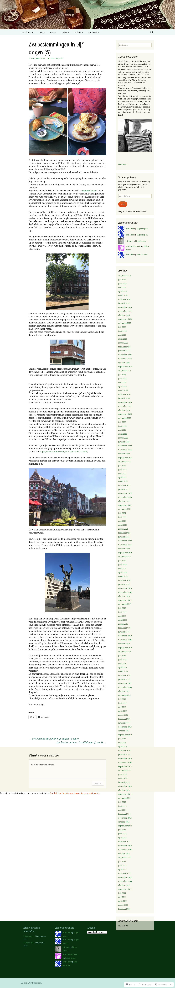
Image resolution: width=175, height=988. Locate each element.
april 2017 (122, 711)
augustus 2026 (124, 275)
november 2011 (125, 881)
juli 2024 (122, 374)
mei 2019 (122, 616)
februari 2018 (124, 675)
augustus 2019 (124, 604)
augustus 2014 (124, 798)
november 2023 (125, 406)
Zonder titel (142, 254)
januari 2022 (124, 489)
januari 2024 (124, 398)
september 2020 (125, 552)
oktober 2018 (124, 643)
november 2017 (125, 687)
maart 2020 (123, 576)
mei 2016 (122, 742)
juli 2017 (122, 699)
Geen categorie (56, 58)
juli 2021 (122, 513)
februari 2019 (124, 628)
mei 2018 (122, 663)
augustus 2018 (124, 651)
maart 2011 (123, 905)
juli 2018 (122, 655)
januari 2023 (124, 442)
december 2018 (125, 636)
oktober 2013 (124, 822)
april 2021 (122, 525)
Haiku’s (65, 32)
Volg (123, 204)
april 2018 (122, 667)
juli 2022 (122, 465)
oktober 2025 (124, 315)
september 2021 (125, 505)
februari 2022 (124, 485)
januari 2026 (124, 303)
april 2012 (122, 869)
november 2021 (125, 497)
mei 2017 (122, 707)
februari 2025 (124, 347)
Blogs (42, 32)
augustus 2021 (124, 509)
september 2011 (125, 889)
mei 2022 (122, 473)
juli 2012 (122, 861)
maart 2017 (123, 715)
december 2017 (125, 683)
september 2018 (125, 647)
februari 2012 (124, 873)
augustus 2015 (124, 770)
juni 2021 (122, 517)
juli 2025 (122, 327)
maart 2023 (123, 438)
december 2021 (125, 493)
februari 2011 (124, 909)
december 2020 (125, 541)
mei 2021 (122, 521)
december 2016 (125, 727)
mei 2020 (122, 568)
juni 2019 (122, 612)
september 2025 (125, 319)
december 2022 (125, 446)
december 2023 (125, 402)
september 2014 (125, 794)
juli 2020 (122, 560)
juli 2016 (122, 738)
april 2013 (122, 837)
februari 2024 (124, 394)
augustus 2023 (124, 418)
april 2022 (122, 477)
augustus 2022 (124, 461)
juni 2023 (122, 426)
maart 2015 (123, 778)
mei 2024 (122, 382)
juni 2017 (122, 703)
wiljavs (129, 241)
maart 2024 (123, 390)
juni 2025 (122, 331)
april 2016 (122, 746)
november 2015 (125, 762)
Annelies (130, 228)
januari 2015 (124, 782)
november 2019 (125, 592)
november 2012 (125, 849)
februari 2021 (124, 533)
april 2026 (122, 291)
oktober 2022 (124, 453)
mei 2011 (122, 897)
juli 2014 (122, 802)
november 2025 (125, 311)
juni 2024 (122, 378)
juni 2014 (122, 806)
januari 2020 (124, 584)
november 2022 (125, 449)
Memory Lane (89, 190)
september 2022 (125, 457)
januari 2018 (124, 679)
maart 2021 (123, 529)
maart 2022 (123, 481)
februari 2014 (124, 814)
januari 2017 (124, 723)
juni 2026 (122, 283)
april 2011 (122, 901)
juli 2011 (122, 893)
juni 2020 (122, 564)
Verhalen (78, 32)
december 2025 (125, 307)
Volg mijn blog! (127, 177)
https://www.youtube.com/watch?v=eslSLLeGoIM (63, 451)
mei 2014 (122, 810)
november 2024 (125, 358)
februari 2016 (124, 750)
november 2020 (125, 544)
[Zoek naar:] (152, 32)
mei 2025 (122, 335)
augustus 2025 (124, 323)
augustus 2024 (124, 370)
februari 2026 (124, 299)
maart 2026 (123, 295)
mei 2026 (122, 287)
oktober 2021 (124, 501)
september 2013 (125, 826)
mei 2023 (122, 430)
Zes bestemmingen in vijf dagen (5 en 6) (81, 742)
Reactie (98, 783)
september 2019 (125, 600)
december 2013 (125, 818)
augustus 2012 (124, 857)
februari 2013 (124, 841)
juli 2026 (122, 279)
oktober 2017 (124, 691)
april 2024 (122, 386)
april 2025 (122, 339)
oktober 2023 (124, 410)
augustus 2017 (124, 695)
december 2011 (125, 877)
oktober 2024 (124, 362)
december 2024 (125, 354)
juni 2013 (122, 833)
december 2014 (125, 786)
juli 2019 (122, 608)
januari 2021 (124, 537)
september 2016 (125, 734)
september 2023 (125, 414)
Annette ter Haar (133, 246)
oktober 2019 (124, 596)
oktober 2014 (124, 790)
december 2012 (125, 845)
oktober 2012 (124, 853)
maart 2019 (123, 624)
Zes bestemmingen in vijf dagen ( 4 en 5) (54, 738)
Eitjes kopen (142, 228)
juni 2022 (122, 469)
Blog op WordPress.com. (31, 983)
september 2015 (125, 766)
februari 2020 (124, 580)
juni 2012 (122, 865)
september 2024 (125, 366)
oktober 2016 (124, 731)
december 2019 (125, 588)
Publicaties (93, 32)
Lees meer (122, 164)
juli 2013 (122, 830)
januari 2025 (124, 351)
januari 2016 (124, 754)
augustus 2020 (124, 556)
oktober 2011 (124, 885)
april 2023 (122, 434)
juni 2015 (122, 774)
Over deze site (27, 32)
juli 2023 (122, 422)
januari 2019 (124, 632)
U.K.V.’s (53, 32)
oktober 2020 (124, 548)
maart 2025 (123, 343)
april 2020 (122, 572)
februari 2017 (124, 719)
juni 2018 (122, 659)
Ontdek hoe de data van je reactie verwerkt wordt (74, 793)
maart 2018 (123, 671)
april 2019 (122, 620)
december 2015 (125, 758)
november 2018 (125, 639)
